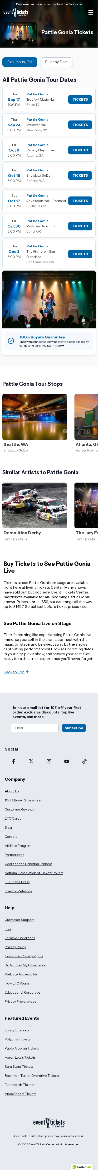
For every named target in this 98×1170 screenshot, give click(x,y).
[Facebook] (13, 761)
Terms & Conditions (20, 938)
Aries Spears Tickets (20, 1094)
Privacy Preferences (20, 1001)
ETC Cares (13, 818)
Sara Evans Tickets (19, 1066)
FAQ (8, 929)
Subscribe (74, 728)
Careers (11, 836)
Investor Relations (18, 891)
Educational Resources (22, 992)
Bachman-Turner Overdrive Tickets (32, 1075)
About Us (12, 791)
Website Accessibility (21, 974)
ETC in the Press (17, 882)
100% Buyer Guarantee (23, 800)
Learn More (54, 345)
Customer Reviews (19, 809)
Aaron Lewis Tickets (20, 1057)
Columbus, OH (19, 62)
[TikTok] (84, 761)
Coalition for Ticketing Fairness (28, 864)
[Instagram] (49, 761)
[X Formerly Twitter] (31, 761)
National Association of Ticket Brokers (34, 873)
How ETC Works (17, 983)
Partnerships (14, 855)
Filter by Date (56, 62)
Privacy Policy (15, 947)
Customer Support (19, 920)
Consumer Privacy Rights (24, 956)
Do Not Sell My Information (25, 965)
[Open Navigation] (91, 12)
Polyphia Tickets (17, 1039)
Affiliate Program (18, 845)
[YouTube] (66, 761)
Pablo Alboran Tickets (22, 1048)
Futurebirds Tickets (19, 1085)
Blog (8, 827)
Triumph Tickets (17, 1030)
